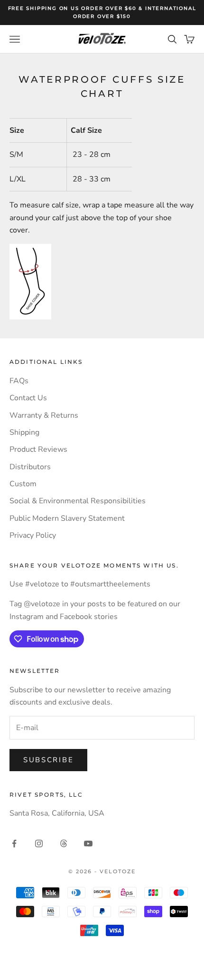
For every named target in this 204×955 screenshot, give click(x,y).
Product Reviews (38, 449)
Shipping (24, 432)
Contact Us (28, 398)
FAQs (18, 381)
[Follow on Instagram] (39, 843)
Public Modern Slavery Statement (67, 518)
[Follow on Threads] (63, 843)
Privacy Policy (32, 535)
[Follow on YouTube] (88, 843)
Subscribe (48, 760)
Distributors (30, 467)
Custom (23, 484)
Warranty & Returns (43, 415)
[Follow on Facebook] (14, 843)
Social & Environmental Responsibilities (77, 501)
